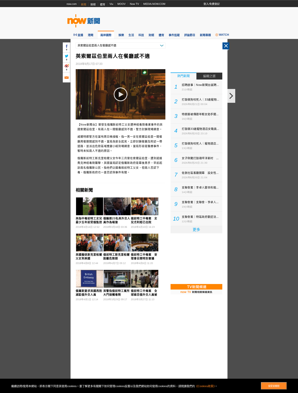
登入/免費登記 (211, 3)
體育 (102, 4)
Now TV (134, 3)
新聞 (83, 4)
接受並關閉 (273, 386)
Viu (111, 3)
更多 (196, 229)
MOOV (121, 3)
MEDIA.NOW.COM (154, 3)
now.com (72, 3)
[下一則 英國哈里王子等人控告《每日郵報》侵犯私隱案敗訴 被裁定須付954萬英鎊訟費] (231, 96)
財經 (93, 4)
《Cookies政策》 (205, 386)
